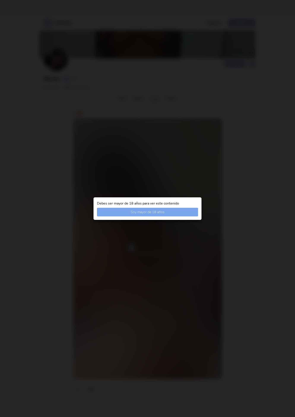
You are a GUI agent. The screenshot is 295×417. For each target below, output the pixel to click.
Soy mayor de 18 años (148, 212)
